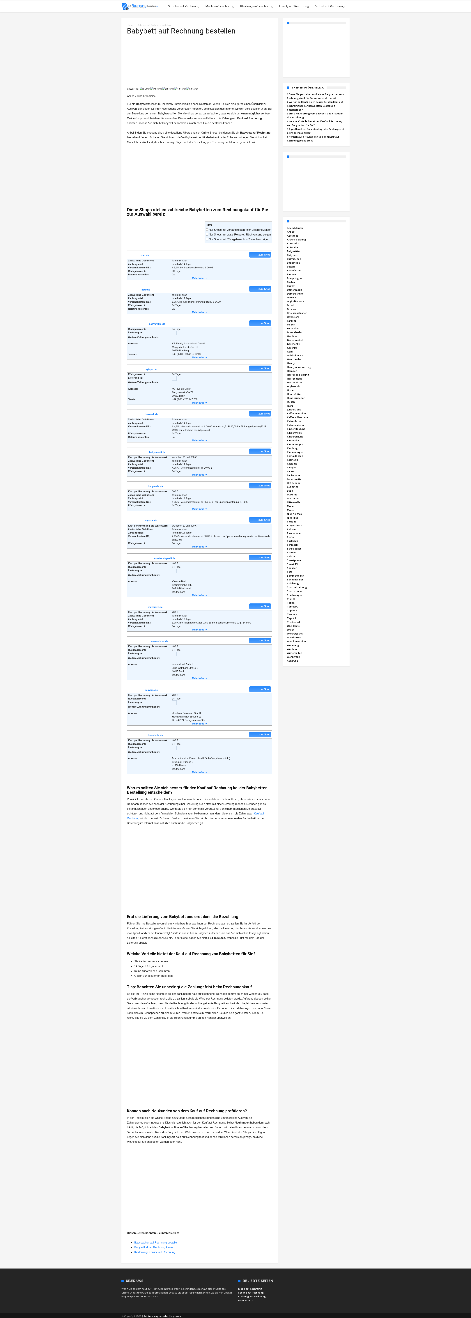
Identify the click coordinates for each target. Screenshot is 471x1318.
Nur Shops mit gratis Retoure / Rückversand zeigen (240, 234)
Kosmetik (292, 459)
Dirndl (290, 305)
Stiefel (291, 598)
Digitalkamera (295, 301)
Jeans (290, 405)
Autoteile (292, 247)
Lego (290, 490)
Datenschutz (245, 1300)
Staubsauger (294, 595)
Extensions (293, 316)
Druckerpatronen (297, 313)
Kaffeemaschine (296, 413)
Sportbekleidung (297, 587)
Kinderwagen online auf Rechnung (154, 1252)
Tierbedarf (293, 622)
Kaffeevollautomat (298, 417)
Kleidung (292, 448)
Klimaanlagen (295, 452)
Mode (290, 510)
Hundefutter (294, 394)
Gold (290, 351)
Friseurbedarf (295, 332)
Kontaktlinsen (295, 456)
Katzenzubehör (296, 425)
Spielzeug (293, 583)
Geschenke (293, 344)
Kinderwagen (295, 444)
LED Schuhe (293, 483)
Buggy (291, 286)
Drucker (291, 309)
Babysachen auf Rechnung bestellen (156, 1242)
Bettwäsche (294, 270)
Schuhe (291, 552)
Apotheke (292, 235)
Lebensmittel (294, 479)
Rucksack (292, 541)
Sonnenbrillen (295, 579)
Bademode (293, 262)
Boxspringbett (295, 278)
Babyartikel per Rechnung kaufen (154, 1247)
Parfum (291, 521)
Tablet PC (292, 606)
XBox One (292, 660)
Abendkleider (295, 228)
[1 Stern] (145, 89)
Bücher (291, 282)
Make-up (292, 494)
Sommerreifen (295, 575)
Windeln (292, 649)
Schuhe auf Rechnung (251, 1292)
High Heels (293, 386)
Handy (291, 363)
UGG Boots (293, 626)
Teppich (292, 618)
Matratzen (293, 498)
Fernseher (293, 328)
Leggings (292, 486)
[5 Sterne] (192, 89)
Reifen (291, 537)
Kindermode (294, 432)
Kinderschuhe (295, 436)
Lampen (291, 467)
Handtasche (294, 359)
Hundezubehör (296, 398)
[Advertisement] (199, 61)
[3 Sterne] (168, 89)
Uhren (290, 629)
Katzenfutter (294, 421)
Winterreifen (294, 653)
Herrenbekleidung (298, 374)
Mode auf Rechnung (250, 1288)
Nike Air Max (294, 513)
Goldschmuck (295, 355)
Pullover (292, 529)
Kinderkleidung (296, 429)
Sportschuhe (294, 591)
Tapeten (292, 610)
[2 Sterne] (156, 89)
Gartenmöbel (295, 340)
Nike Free (292, 517)
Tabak (290, 602)
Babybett (292, 255)
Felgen (291, 324)
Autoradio (293, 243)
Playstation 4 (294, 525)
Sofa (289, 571)
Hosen (290, 390)
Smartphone (294, 560)
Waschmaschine (296, 641)
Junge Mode (294, 409)
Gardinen (292, 336)
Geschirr (292, 347)
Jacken (291, 401)
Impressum (176, 1316)
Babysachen (294, 259)
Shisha (291, 556)
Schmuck (292, 544)
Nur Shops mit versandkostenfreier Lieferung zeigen (240, 229)
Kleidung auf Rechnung (252, 1296)
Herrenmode (294, 378)
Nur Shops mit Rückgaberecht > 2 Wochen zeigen (239, 239)
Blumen (291, 274)
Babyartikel (293, 251)
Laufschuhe (293, 475)
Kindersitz (293, 440)
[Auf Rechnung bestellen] (139, 6)
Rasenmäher (294, 533)
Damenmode (294, 289)
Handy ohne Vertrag (299, 367)
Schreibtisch (294, 548)
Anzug (291, 231)
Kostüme (292, 463)
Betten (291, 266)
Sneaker (292, 568)
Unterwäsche (295, 633)
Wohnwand (293, 656)
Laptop (291, 471)
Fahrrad (292, 320)
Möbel (290, 506)
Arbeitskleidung (296, 239)
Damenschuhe (295, 293)
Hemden (292, 371)
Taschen (292, 614)
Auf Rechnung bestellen (156, 1316)
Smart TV (292, 564)
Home (130, 25)
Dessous (291, 297)
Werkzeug (293, 645)
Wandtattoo (294, 637)
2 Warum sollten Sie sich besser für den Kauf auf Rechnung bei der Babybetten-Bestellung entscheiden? (315, 105)
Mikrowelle (293, 502)
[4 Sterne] (180, 89)
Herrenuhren (294, 382)
